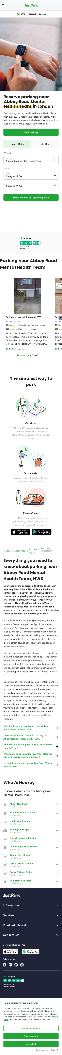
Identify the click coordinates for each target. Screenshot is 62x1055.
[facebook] (4, 965)
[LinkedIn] (22, 965)
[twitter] (16, 965)
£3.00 (27, 355)
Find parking (31, 132)
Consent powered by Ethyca (46, 1050)
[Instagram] (10, 965)
